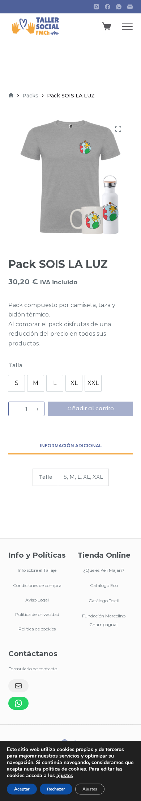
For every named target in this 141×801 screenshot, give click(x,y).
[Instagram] (96, 6)
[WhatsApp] (118, 6)
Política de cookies (37, 629)
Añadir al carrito (90, 408)
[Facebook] (107, 6)
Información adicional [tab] (71, 445)
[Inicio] (11, 95)
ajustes (64, 775)
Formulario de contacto (32, 668)
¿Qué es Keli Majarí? (103, 570)
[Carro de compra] (106, 26)
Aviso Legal (37, 600)
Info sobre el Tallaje (37, 570)
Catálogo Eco (104, 585)
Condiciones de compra (37, 585)
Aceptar (22, 789)
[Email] (18, 685)
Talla (15, 365)
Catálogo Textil (104, 600)
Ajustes (89, 789)
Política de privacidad (37, 614)
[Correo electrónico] (130, 6)
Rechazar (56, 789)
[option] (16, 383)
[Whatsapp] (18, 703)
